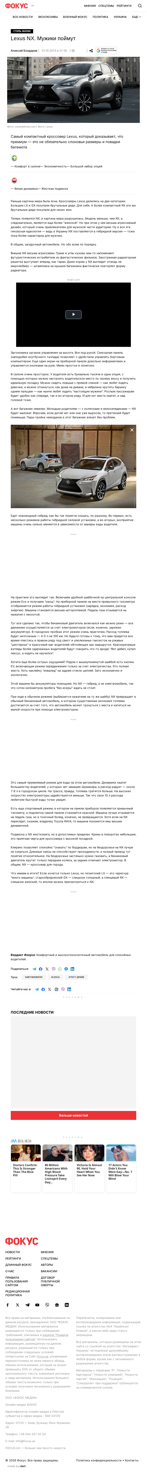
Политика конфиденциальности (99, 1460)
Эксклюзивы (48, 17)
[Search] (140, 6)
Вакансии (49, 1271)
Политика (100, 17)
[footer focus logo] (21, 1241)
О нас (9, 1271)
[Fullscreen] (132, 429)
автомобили (34, 977)
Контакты (131, 1460)
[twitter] (17, 1305)
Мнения (90, 5)
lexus (56, 977)
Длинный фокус (18, 1265)
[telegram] (27, 1305)
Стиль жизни (21, 31)
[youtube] (37, 1305)
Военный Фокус (75, 17)
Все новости (23, 17)
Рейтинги (124, 5)
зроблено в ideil (16, 1466)
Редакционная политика (17, 1293)
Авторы (47, 1265)
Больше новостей (73, 1115)
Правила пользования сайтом (16, 1281)
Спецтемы (106, 5)
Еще (135, 17)
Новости (12, 1252)
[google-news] (57, 1305)
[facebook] (8, 1305)
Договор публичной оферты (50, 1281)
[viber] (47, 1305)
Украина (120, 17)
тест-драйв (77, 977)
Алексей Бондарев (24, 50)
